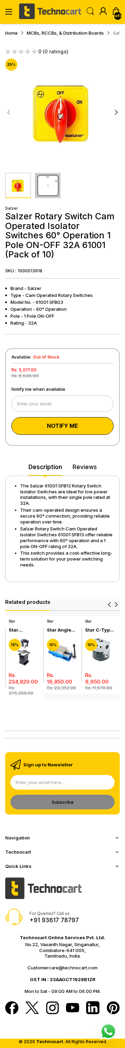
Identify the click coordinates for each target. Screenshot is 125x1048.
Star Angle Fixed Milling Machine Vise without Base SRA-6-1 (62, 630)
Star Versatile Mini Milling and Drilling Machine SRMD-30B (22, 630)
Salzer (11, 208)
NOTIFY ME (62, 425)
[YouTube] (72, 1008)
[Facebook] (11, 1008)
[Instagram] (52, 1008)
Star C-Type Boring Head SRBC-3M (99, 630)
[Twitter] (32, 1008)
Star (12, 621)
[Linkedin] (92, 1008)
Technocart (49, 1041)
